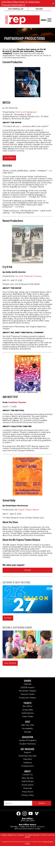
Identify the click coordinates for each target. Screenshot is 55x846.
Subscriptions (28, 713)
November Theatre (27, 691)
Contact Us (27, 774)
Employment (28, 766)
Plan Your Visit (27, 725)
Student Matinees (27, 744)
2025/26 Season (28, 687)
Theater (17, 402)
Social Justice (28, 785)
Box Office (27, 706)
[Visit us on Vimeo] (37, 814)
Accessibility (27, 728)
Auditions (27, 762)
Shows (27, 680)
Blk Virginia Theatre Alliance (27, 510)
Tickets (27, 703)
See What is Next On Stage (16, 582)
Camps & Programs (27, 740)
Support (27, 752)
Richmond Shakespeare (26, 112)
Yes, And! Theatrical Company (28, 276)
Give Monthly (10, 663)
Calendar (27, 684)
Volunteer (27, 759)
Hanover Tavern (27, 694)
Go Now (8, 618)
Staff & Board (28, 781)
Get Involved (27, 749)
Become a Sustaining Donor (17, 627)
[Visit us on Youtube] (31, 814)
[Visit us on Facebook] (18, 814)
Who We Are (27, 778)
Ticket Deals (27, 716)
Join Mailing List (15, 9)
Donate (39, 9)
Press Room (27, 792)
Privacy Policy (27, 795)
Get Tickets (9, 158)
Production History (27, 698)
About (27, 771)
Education (27, 737)
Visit (27, 721)
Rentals (27, 732)
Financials (27, 788)
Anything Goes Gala (27, 756)
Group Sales (27, 710)
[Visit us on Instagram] (25, 814)
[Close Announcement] (53, 3)
